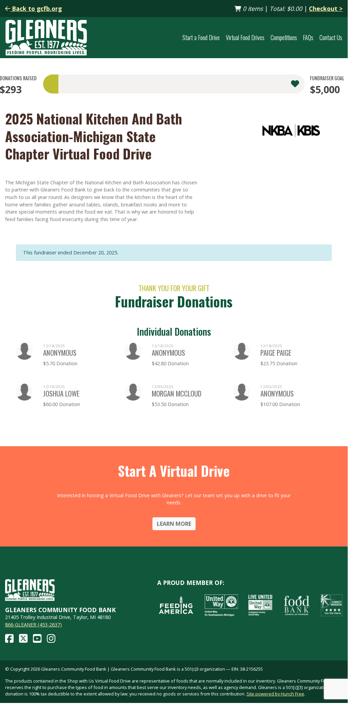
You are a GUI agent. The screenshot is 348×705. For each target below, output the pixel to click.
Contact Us (330, 37)
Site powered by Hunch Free (275, 694)
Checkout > (326, 8)
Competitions (284, 37)
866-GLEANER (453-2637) (33, 624)
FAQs (308, 37)
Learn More (174, 523)
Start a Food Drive (201, 37)
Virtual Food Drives (245, 37)
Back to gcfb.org (36, 8)
